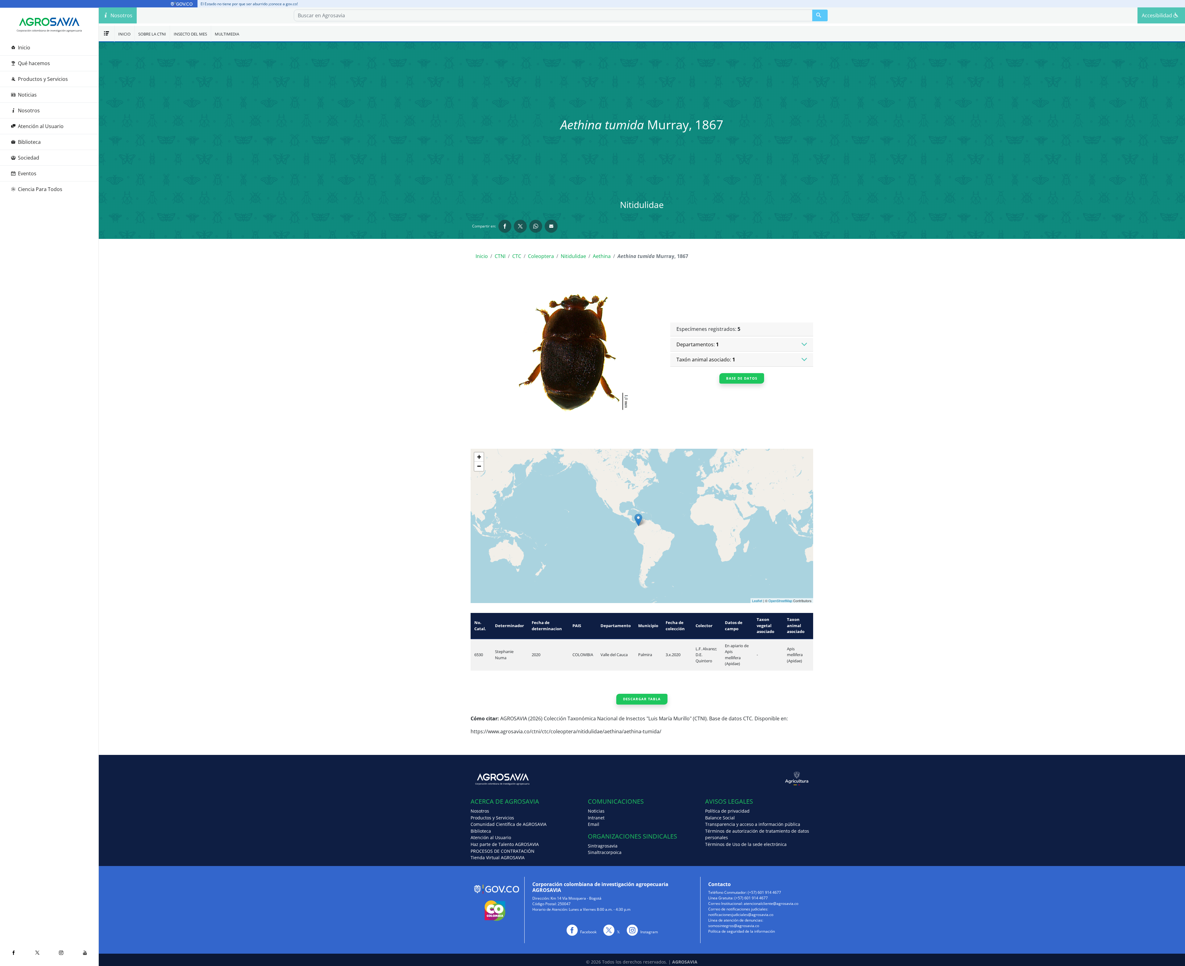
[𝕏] (37, 953)
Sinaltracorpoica (605, 852)
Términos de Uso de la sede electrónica (746, 844)
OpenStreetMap (780, 600)
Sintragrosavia (602, 846)
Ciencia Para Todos (40, 189)
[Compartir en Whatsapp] (535, 226)
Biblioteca (29, 142)
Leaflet (757, 600)
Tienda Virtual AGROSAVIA (498, 857)
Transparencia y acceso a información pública (752, 824)
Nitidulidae (573, 256)
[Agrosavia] (49, 22)
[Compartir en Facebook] (504, 226)
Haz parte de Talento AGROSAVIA (505, 844)
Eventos (27, 173)
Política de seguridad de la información (741, 931)
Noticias (27, 94)
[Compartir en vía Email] (551, 226)
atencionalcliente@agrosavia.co (771, 903)
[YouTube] (85, 953)
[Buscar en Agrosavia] (820, 15)
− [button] (479, 466)
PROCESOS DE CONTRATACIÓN (502, 851)
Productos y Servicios (43, 79)
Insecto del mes (190, 34)
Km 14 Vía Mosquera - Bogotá (576, 898)
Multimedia (227, 34)
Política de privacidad (727, 811)
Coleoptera (541, 256)
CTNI (500, 256)
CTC (516, 256)
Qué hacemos (34, 63)
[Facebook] (13, 953)
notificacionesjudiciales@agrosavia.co (740, 914)
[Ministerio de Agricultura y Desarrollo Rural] (728, 778)
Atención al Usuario (41, 126)
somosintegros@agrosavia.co (733, 925)
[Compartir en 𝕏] (520, 226)
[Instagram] (61, 953)
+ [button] (479, 457)
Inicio (24, 47)
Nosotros (29, 110)
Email (593, 824)
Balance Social (720, 818)
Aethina (602, 256)
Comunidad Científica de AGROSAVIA (509, 824)
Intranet (596, 818)
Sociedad (28, 157)
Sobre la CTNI (152, 34)
